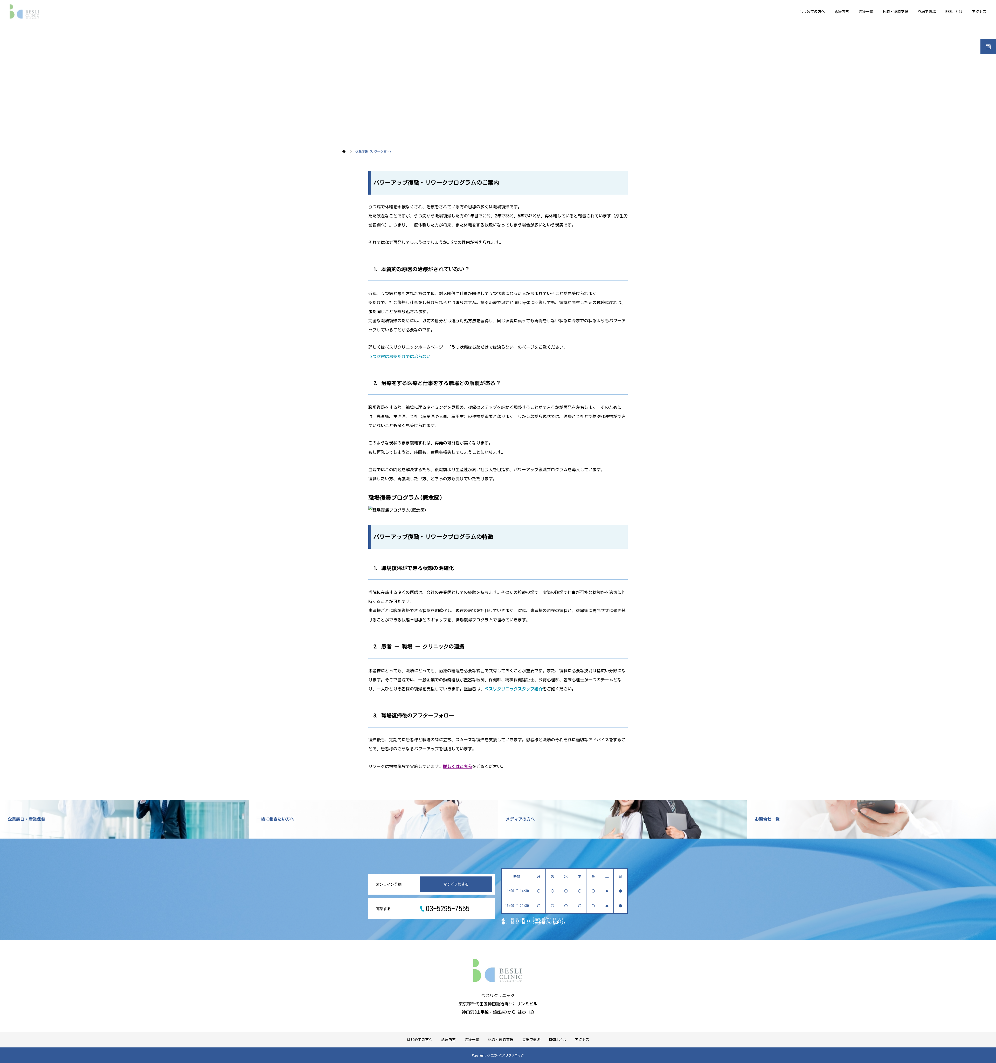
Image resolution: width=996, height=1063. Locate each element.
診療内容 (841, 11)
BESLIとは (953, 11)
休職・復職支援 (895, 11)
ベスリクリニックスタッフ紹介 (514, 689)
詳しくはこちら (457, 766)
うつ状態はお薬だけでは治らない (399, 356)
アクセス (979, 11)
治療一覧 (866, 11)
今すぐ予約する (456, 884)
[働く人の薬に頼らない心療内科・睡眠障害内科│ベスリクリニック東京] (25, 11)
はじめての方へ (812, 11)
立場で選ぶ (927, 11)
